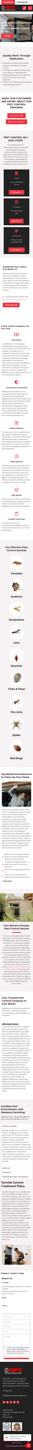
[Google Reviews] (4, 1402)
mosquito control (10, 969)
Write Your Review (17, 122)
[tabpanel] (16, 1147)
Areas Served (7, 1410)
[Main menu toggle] (30, 8)
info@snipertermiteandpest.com (14, 1302)
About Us (6, 1415)
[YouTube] (14, 1402)
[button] (16, 881)
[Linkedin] (11, 1402)
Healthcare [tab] (6, 1168)
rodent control (13, 967)
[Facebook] (7, 1402)
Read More (7, 881)
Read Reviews (15, 116)
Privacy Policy (8, 1417)
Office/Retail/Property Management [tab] (15, 1177)
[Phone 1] (24, 8)
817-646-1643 (6, 1310)
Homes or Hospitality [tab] (9, 1126)
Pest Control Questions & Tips (13, 1412)
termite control (25, 967)
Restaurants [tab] (6, 1172)
